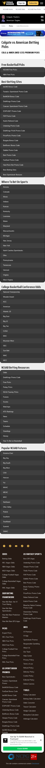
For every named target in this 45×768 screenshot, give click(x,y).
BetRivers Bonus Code (11, 145)
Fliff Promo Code (9, 116)
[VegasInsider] (23, 541)
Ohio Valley (7, 507)
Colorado (6, 192)
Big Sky (6, 458)
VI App (25, 636)
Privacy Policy (28, 660)
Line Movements (22, 26)
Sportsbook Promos (30, 640)
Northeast (6, 502)
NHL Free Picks (8, 662)
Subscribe (33, 3)
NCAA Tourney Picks (10, 392)
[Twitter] (10, 545)
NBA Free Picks (9, 75)
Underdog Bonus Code (10, 710)
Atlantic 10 (7, 311)
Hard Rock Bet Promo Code (13, 165)
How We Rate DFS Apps (11, 621)
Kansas (6, 206)
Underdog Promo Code (11, 126)
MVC (5, 497)
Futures (6, 397)
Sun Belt (6, 351)
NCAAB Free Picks (10, 70)
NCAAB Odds (20, 9)
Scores (5, 402)
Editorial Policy (28, 680)
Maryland (6, 226)
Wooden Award (8, 297)
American (6, 307)
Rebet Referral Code (30, 597)
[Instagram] (28, 545)
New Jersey (7, 241)
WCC (5, 360)
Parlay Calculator (29, 695)
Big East (6, 316)
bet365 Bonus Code (10, 87)
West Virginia (8, 280)
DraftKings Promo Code (11, 101)
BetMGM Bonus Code (11, 96)
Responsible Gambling (31, 644)
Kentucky (6, 211)
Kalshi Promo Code (30, 601)
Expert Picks (7, 633)
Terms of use (28, 664)
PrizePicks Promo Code (11, 136)
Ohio (4, 255)
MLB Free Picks (8, 645)
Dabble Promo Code (10, 150)
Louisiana (6, 216)
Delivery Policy (28, 672)
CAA (4, 473)
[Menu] (41, 3)
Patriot (5, 512)
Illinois (5, 197)
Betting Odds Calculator (32, 699)
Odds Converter (29, 703)
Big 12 (5, 321)
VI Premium (27, 632)
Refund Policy (28, 668)
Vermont (6, 270)
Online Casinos (28, 684)
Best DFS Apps (29, 559)
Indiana (5, 202)
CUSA (5, 331)
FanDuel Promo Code (11, 160)
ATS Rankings (8, 412)
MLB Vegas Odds (8, 571)
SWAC (5, 531)
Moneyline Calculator (30, 715)
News (5, 416)
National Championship (11, 292)
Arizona (6, 187)
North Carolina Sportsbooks (13, 250)
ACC (4, 302)
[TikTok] (22, 545)
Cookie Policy (28, 676)
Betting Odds (7, 559)
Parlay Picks (7, 387)
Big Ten (6, 326)
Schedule (6, 426)
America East (8, 453)
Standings (6, 431)
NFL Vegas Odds (8, 563)
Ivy (4, 482)
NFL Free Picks (8, 637)
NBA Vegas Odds (8, 567)
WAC (5, 355)
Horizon (6, 478)
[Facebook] (4, 545)
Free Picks (7, 382)
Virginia (5, 275)
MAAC (5, 487)
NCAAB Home (8, 9)
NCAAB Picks (34, 9)
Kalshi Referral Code (10, 121)
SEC (4, 346)
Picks (11, 26)
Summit (6, 526)
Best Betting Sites (9, 170)
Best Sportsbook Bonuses (12, 175)
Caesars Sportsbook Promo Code (15, 106)
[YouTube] (16, 545)
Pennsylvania (8, 260)
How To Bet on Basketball (12, 441)
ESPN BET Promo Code (12, 111)
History (5, 436)
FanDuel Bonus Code (10, 691)
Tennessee (7, 265)
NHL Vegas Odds (8, 588)
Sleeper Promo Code (9, 718)
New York (6, 246)
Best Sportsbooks (8, 677)
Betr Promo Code (9, 155)
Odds (3, 26)
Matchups (6, 407)
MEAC (5, 492)
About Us (26, 648)
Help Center (27, 656)
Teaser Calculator (29, 707)
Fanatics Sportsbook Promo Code (15, 92)
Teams (5, 421)
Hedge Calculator (29, 711)
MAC (5, 336)
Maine (5, 221)
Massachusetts (8, 231)
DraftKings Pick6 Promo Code (14, 131)
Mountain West (8, 341)
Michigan (6, 236)
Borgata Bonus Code (10, 140)
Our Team (26, 652)
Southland (6, 522)
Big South (6, 463)
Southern (6, 517)
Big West (6, 468)
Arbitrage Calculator (30, 719)
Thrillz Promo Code (30, 571)
